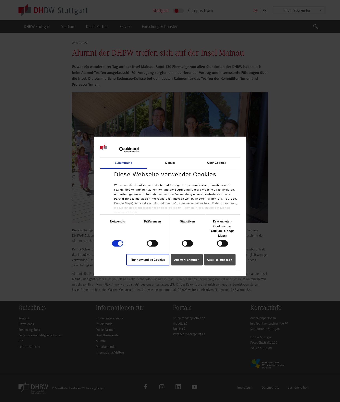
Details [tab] (170, 162)
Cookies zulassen (219, 259)
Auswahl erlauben (187, 259)
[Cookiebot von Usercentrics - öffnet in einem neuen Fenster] (122, 150)
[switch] (152, 243)
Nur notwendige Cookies (148, 259)
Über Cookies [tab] (216, 162)
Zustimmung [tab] (123, 162)
